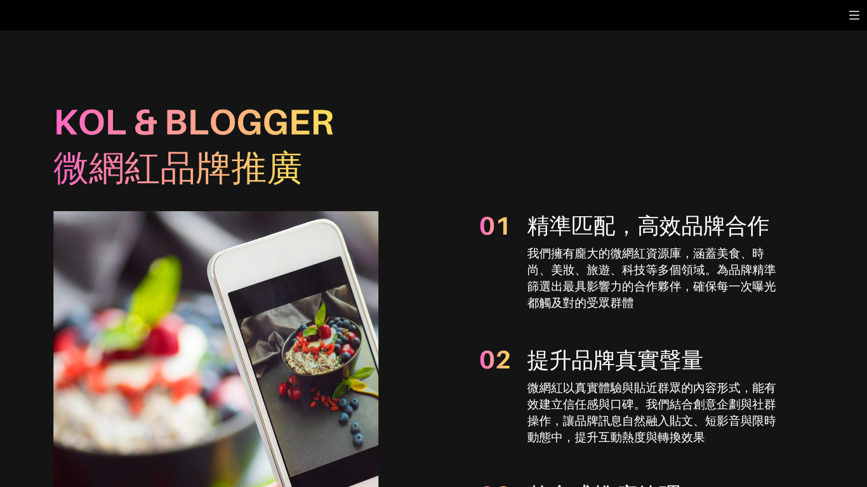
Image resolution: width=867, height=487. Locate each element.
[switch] (854, 15)
